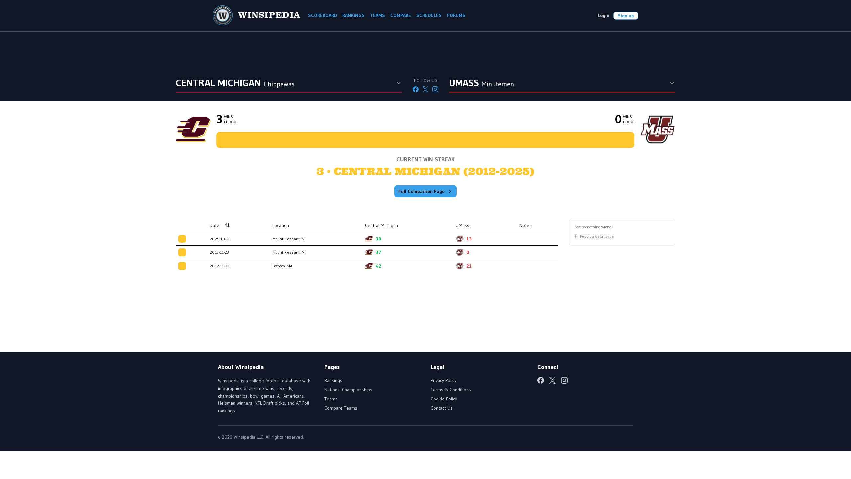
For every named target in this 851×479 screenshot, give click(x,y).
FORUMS (456, 15)
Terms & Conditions (451, 390)
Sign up (626, 16)
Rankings (333, 380)
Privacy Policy (443, 380)
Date (214, 225)
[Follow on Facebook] (416, 89)
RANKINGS (353, 15)
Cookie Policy (444, 399)
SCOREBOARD (322, 15)
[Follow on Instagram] (435, 89)
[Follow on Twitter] (425, 89)
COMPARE (400, 15)
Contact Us (442, 408)
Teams (331, 399)
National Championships (348, 390)
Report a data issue (597, 236)
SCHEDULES (429, 15)
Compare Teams (340, 408)
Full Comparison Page (421, 191)
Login (603, 15)
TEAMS (377, 15)
